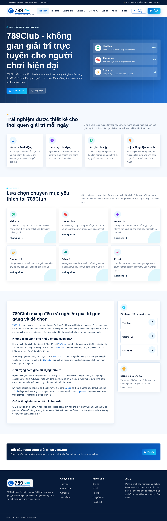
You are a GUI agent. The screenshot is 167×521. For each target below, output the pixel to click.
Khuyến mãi (81, 391)
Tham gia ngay (18, 91)
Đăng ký (156, 11)
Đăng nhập (140, 11)
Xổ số (114, 11)
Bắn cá (105, 11)
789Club (16, 325)
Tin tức (124, 11)
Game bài (80, 11)
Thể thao (55, 11)
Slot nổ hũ (93, 11)
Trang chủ (42, 11)
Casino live (68, 11)
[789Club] (20, 11)
